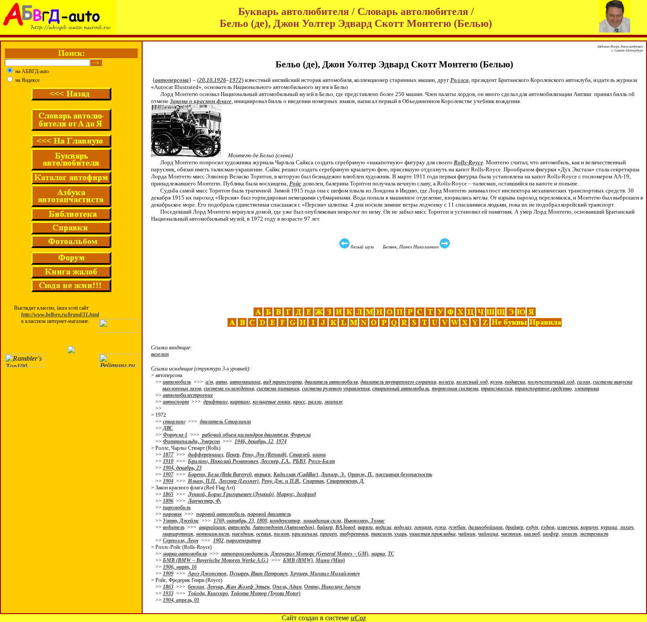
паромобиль (177, 507)
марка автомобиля (185, 554)
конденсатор (285, 521)
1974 (281, 441)
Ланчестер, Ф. (204, 501)
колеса (446, 382)
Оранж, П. (360, 474)
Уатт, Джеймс (181, 521)
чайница (488, 534)
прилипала (304, 534)
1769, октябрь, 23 (233, 521)
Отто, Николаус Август (332, 587)
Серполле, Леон (181, 540)
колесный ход (472, 382)
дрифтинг (215, 402)
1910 (168, 461)
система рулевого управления (336, 388)
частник (511, 534)
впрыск (262, 474)
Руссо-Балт (321, 461)
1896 (168, 501)
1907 (168, 474)
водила (383, 527)
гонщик (423, 527)
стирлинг (174, 421)
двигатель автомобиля (331, 382)
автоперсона (172, 80)
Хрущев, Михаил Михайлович (325, 573)
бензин (196, 587)
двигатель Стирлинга (225, 421)
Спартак (313, 481)
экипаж (333, 402)
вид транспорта (282, 382)
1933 (168, 593)
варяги (365, 527)
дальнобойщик (485, 527)
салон (583, 382)
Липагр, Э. (333, 474)
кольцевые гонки (271, 402)
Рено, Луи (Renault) (264, 455)
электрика (586, 388)
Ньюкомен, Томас (364, 521)
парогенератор (243, 540)
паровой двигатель (269, 514)
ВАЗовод (345, 527)
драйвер (514, 527)
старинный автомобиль (400, 388)
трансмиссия (496, 388)
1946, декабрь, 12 (254, 441)
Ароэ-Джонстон (207, 573)
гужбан (457, 527)
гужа (440, 527)
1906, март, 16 (180, 567)
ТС (391, 554)
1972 (235, 80)
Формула (300, 435)
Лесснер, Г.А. (275, 461)
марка (378, 554)
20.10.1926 (212, 80)
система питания (278, 388)
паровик (172, 514)
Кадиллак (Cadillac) (295, 474)
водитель (173, 527)
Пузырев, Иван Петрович (258, 573)
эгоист (569, 534)
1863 (168, 587)
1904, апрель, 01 (181, 600)
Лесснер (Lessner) (239, 481)
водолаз (403, 527)
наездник (243, 534)
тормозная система (455, 388)
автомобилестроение (188, 395)
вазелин (160, 354)
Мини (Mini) (330, 560)
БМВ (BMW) (298, 560)
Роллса (459, 80)
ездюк (548, 527)
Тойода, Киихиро (208, 593)
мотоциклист (212, 534)
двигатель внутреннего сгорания (398, 382)
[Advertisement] (396, 278)
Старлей (299, 455)
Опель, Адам (286, 587)
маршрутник (177, 534)
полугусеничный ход (551, 382)
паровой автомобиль (220, 514)
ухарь (400, 534)
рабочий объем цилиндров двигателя (245, 435)
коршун (589, 527)
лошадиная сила (322, 521)
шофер (551, 534)
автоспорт (176, 402)
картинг (240, 402)
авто (221, 382)
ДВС (168, 428)
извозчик (567, 527)
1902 (218, 540)
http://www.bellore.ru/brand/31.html (60, 314)
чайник (466, 534)
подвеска (515, 382)
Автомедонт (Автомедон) (283, 527)
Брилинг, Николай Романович (223, 461)
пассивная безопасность (403, 474)
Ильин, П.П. (202, 481)
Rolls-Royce (468, 162)
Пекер (232, 455)
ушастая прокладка (432, 534)
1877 (168, 455)
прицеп (328, 534)
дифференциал (205, 455)
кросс (299, 402)
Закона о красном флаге (201, 101)
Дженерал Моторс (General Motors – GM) (319, 554)
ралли (315, 402)
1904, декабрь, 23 (182, 468)
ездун (532, 527)
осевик (263, 534)
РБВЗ (299, 461)
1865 (168, 494)
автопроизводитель (244, 554)
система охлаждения (229, 388)
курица (609, 527)
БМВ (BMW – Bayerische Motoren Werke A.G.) (215, 560)
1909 (168, 573)
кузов (496, 382)
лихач (626, 527)
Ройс (295, 183)
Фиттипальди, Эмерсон (191, 441)
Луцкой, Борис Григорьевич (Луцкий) (231, 494)
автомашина (245, 382)
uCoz (358, 618)
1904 (168, 481)
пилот (281, 534)
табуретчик (354, 534)
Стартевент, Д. (345, 481)
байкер (325, 527)
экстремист (594, 534)
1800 (262, 521)
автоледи (239, 527)
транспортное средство (543, 388)
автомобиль (177, 382)
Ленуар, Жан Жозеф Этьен (238, 587)
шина (319, 455)
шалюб (532, 534)
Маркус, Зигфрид (296, 494)
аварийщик (212, 527)
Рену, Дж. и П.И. (280, 481)
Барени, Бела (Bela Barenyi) (220, 474)
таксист (381, 534)
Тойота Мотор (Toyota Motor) (266, 593)
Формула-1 (175, 435)
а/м (209, 382)
